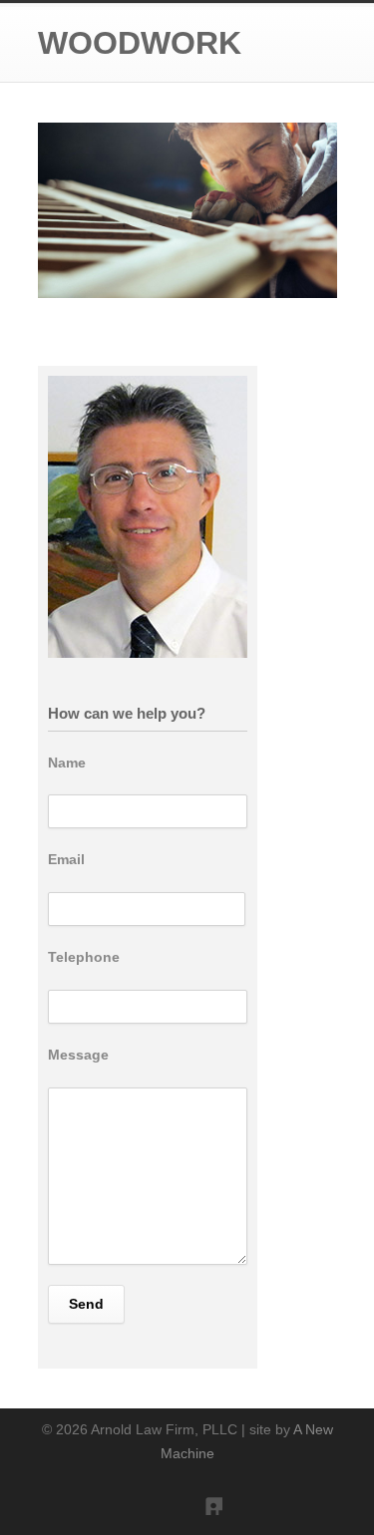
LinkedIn (202, 1495)
